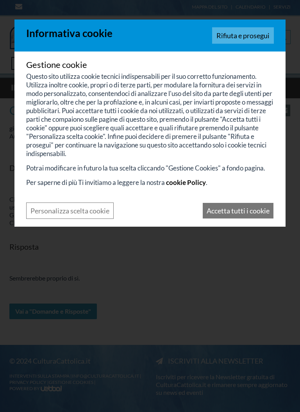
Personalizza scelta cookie (69, 210)
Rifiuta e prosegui (243, 35)
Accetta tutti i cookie (238, 210)
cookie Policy (186, 182)
